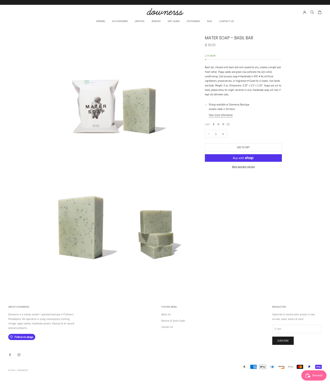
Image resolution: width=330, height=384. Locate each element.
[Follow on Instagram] (19, 355)
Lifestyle (140, 21)
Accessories (120, 21)
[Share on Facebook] (213, 124)
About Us (166, 314)
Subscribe (283, 340)
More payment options (243, 166)
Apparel (100, 21)
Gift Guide (174, 21)
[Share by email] (228, 124)
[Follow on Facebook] (10, 355)
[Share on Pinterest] (223, 124)
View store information (221, 115)
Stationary (193, 21)
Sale (209, 21)
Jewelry (156, 21)
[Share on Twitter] (218, 124)
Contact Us (226, 21)
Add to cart (243, 147)
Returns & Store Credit (173, 321)
